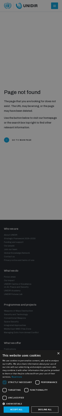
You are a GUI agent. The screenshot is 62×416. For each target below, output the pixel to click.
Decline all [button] (45, 409)
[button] (31, 403)
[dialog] (31, 383)
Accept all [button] (16, 409)
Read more (17, 376)
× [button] (58, 353)
